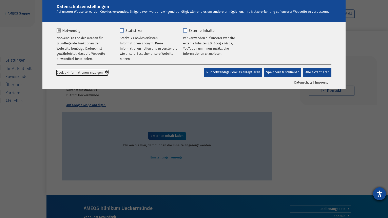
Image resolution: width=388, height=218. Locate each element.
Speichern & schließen (282, 72)
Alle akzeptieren (317, 72)
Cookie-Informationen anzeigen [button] (80, 72)
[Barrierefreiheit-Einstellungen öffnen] (379, 193)
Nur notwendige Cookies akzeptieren (233, 72)
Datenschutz (303, 82)
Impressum (323, 82)
